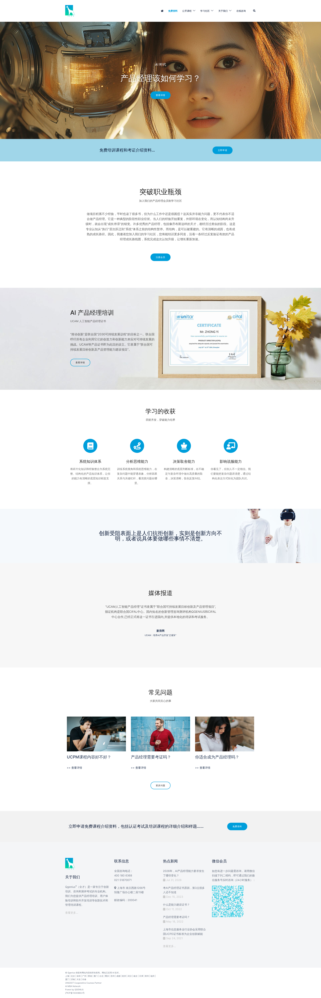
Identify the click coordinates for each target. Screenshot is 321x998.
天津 (141, 976)
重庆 (107, 976)
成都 (118, 976)
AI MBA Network (73, 986)
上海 (67, 976)
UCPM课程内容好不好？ (89, 757)
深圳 (79, 976)
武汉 (130, 976)
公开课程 (187, 10)
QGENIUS (79, 989)
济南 (73, 979)
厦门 (67, 979)
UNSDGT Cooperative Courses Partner (83, 983)
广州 (84, 976)
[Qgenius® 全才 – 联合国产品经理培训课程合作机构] (70, 10)
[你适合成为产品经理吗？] (224, 733)
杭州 (124, 976)
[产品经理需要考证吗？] (160, 733)
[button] (254, 11)
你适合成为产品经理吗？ (217, 757)
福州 (152, 976)
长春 (84, 979)
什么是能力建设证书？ (176, 904)
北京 (73, 976)
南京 (135, 976)
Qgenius (71, 972)
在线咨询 (241, 10)
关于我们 (223, 10)
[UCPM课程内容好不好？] (96, 733)
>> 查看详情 (74, 767)
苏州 (113, 976)
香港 (90, 976)
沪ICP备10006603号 (75, 993)
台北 (101, 976)
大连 (79, 979)
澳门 (96, 976)
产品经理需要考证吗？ (151, 757)
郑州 (147, 976)
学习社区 (205, 10)
